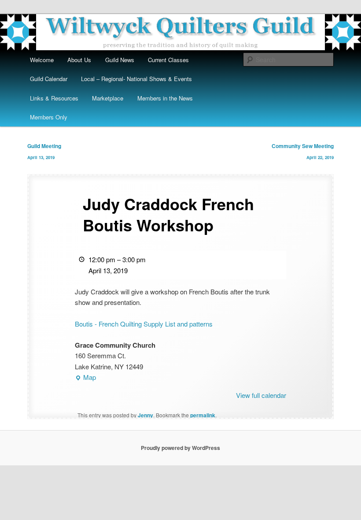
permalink (202, 415)
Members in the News (165, 98)
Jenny (145, 415)
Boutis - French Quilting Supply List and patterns (144, 323)
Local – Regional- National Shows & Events (136, 78)
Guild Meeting (44, 151)
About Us (79, 60)
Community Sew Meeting (303, 151)
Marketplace (107, 98)
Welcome (42, 60)
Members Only (48, 117)
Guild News (119, 60)
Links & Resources (54, 98)
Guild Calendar (48, 78)
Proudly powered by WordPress (180, 448)
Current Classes (168, 60)
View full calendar (261, 395)
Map (85, 377)
